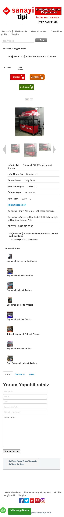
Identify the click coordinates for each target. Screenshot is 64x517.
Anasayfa (6, 31)
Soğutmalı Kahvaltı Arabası (19, 290)
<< (27, 100)
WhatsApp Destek (20, 510)
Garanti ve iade (38, 31)
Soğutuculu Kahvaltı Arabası (20, 275)
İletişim (15, 34)
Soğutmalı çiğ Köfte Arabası (20, 304)
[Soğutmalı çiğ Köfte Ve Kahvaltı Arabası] (29, 121)
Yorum (8, 374)
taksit (31, 374)
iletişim (22, 495)
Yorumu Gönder (11, 451)
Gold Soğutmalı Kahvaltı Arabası (22, 363)
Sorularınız (20, 374)
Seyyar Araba (20, 49)
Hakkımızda (21, 31)
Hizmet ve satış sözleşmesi (37, 492)
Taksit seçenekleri (17, 204)
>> (32, 100)
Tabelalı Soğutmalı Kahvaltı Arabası (23, 333)
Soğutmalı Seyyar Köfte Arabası (22, 260)
